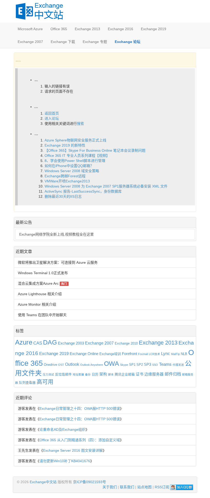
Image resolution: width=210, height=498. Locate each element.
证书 (139, 374)
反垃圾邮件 (63, 374)
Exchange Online (84, 354)
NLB (184, 354)
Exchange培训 (110, 354)
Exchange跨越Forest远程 (65, 176)
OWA (111, 363)
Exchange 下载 (63, 42)
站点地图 (144, 487)
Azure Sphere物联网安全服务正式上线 (75, 140)
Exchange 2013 (87, 29)
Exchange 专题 (95, 42)
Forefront (129, 354)
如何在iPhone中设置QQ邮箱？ (69, 166)
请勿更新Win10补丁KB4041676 (64, 461)
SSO (155, 364)
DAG (50, 342)
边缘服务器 (154, 374)
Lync (165, 353)
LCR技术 (154, 354)
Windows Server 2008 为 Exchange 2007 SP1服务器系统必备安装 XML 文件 (106, 186)
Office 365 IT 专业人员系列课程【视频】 (77, 155)
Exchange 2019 (153, 29)
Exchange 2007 (30, 42)
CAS (37, 343)
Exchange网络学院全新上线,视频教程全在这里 (56, 234)
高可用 (45, 382)
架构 (103, 374)
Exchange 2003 (71, 343)
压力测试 (48, 374)
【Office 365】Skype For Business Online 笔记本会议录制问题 (95, 150)
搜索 (80, 123)
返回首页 (52, 113)
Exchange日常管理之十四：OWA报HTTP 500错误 (79, 408)
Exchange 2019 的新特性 (65, 145)
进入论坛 (52, 118)
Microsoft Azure (30, 29)
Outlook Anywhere (91, 364)
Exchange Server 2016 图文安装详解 (73, 450)
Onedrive (50, 365)
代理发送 (178, 364)
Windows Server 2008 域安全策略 (72, 171)
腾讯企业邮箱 (125, 374)
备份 (88, 374)
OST (61, 364)
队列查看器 (27, 382)
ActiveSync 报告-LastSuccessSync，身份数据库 (83, 191)
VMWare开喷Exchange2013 (67, 181)
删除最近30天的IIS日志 (63, 196)
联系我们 (127, 487)
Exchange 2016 (120, 29)
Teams (165, 364)
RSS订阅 (162, 487)
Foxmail (143, 354)
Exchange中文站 (43, 482)
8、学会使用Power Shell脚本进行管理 (75, 161)
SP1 (132, 365)
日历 (95, 374)
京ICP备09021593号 (89, 482)
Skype (124, 364)
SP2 (139, 365)
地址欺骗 (78, 374)
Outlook (72, 364)
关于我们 (109, 487)
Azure (23, 342)
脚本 (111, 374)
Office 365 (58, 29)
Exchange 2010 (126, 343)
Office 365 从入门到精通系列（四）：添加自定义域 (79, 440)
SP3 (147, 364)
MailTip (175, 354)
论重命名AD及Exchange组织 (62, 429)
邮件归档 (173, 374)
